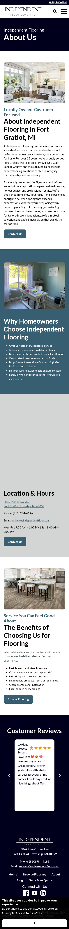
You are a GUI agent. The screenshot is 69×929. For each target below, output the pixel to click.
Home (13, 874)
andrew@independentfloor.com (30, 520)
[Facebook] (26, 893)
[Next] (60, 775)
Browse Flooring (34, 874)
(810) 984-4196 (58, 2)
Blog (20, 880)
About (56, 874)
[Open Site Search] (55, 11)
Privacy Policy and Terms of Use (22, 913)
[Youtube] (34, 893)
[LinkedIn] (43, 893)
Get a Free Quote (40, 880)
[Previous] (9, 775)
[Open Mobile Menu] (64, 11)
